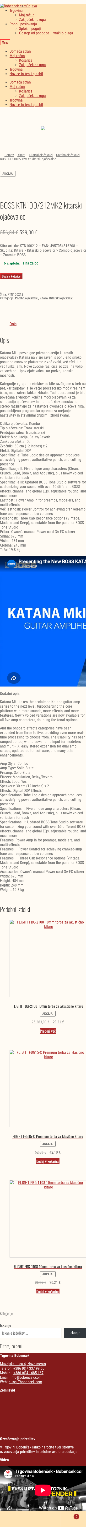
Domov (9, 155)
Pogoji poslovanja (23, 24)
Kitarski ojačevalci (41, 155)
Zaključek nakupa (32, 19)
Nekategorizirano (43, 117)
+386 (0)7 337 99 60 (28, 1368)
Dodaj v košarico (11, 276)
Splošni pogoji (30, 28)
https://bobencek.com (25, 1382)
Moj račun (26, 15)
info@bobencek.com (26, 1377)
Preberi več (48, 1031)
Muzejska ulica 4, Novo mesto (23, 1364)
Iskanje (5, 1325)
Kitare (21, 155)
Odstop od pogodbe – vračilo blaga (46, 33)
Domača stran (20, 51)
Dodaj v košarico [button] (47, 1161)
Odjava (31, 6)
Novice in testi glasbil (26, 74)
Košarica (25, 60)
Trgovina (16, 10)
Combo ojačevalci (68, 155)
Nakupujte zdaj (43, 131)
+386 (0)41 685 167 (28, 1373)
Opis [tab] (13, 324)
